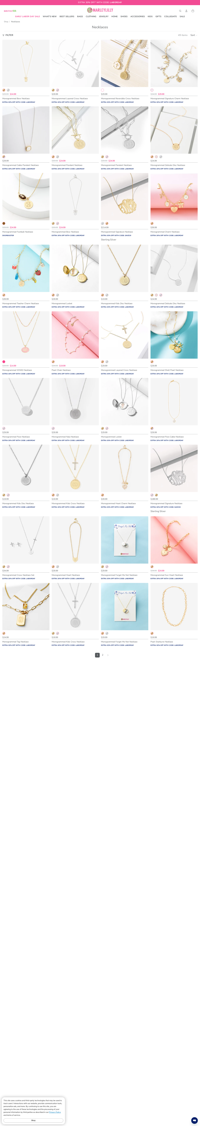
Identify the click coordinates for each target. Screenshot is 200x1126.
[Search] (180, 11)
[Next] (108, 655)
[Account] (186, 11)
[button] (194, 35)
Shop (6, 21)
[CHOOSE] (45, 82)
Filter (9, 35)
